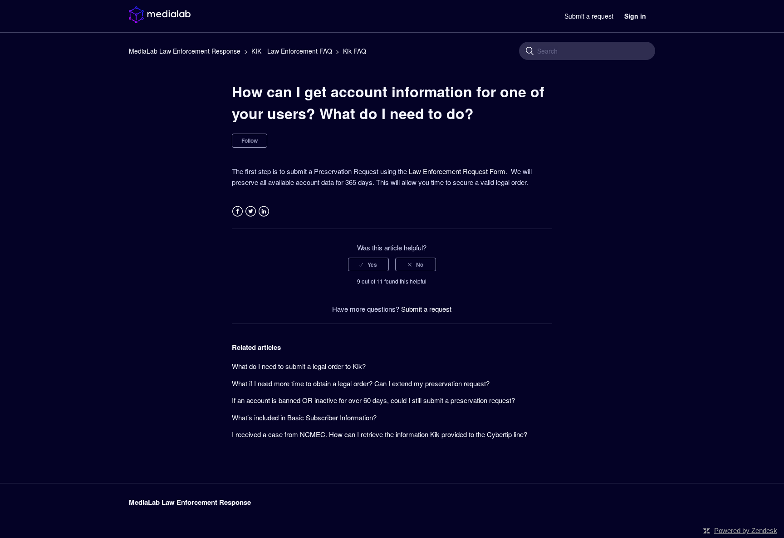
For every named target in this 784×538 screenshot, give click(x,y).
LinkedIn (264, 211)
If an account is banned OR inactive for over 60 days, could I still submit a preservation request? (373, 400)
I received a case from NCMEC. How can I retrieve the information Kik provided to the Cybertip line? (379, 434)
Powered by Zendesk (745, 530)
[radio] (368, 264)
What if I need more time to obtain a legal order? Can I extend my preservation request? (361, 383)
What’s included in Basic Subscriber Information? (304, 417)
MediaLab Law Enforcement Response (184, 50)
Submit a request (588, 15)
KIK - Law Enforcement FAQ (291, 50)
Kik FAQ (354, 50)
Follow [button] (249, 140)
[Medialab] (160, 20)
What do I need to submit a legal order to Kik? (299, 366)
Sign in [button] (635, 15)
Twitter (250, 211)
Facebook (237, 211)
